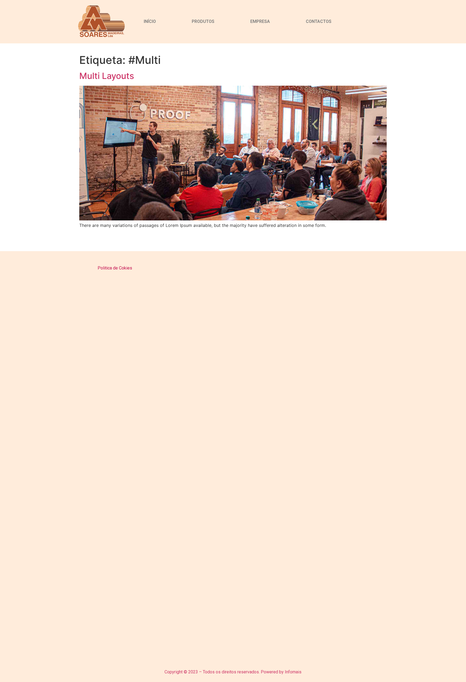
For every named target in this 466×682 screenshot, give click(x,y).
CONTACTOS (318, 21)
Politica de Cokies (115, 268)
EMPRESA (260, 21)
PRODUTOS (203, 21)
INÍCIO (150, 21)
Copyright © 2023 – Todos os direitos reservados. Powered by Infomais (233, 671)
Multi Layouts (106, 76)
